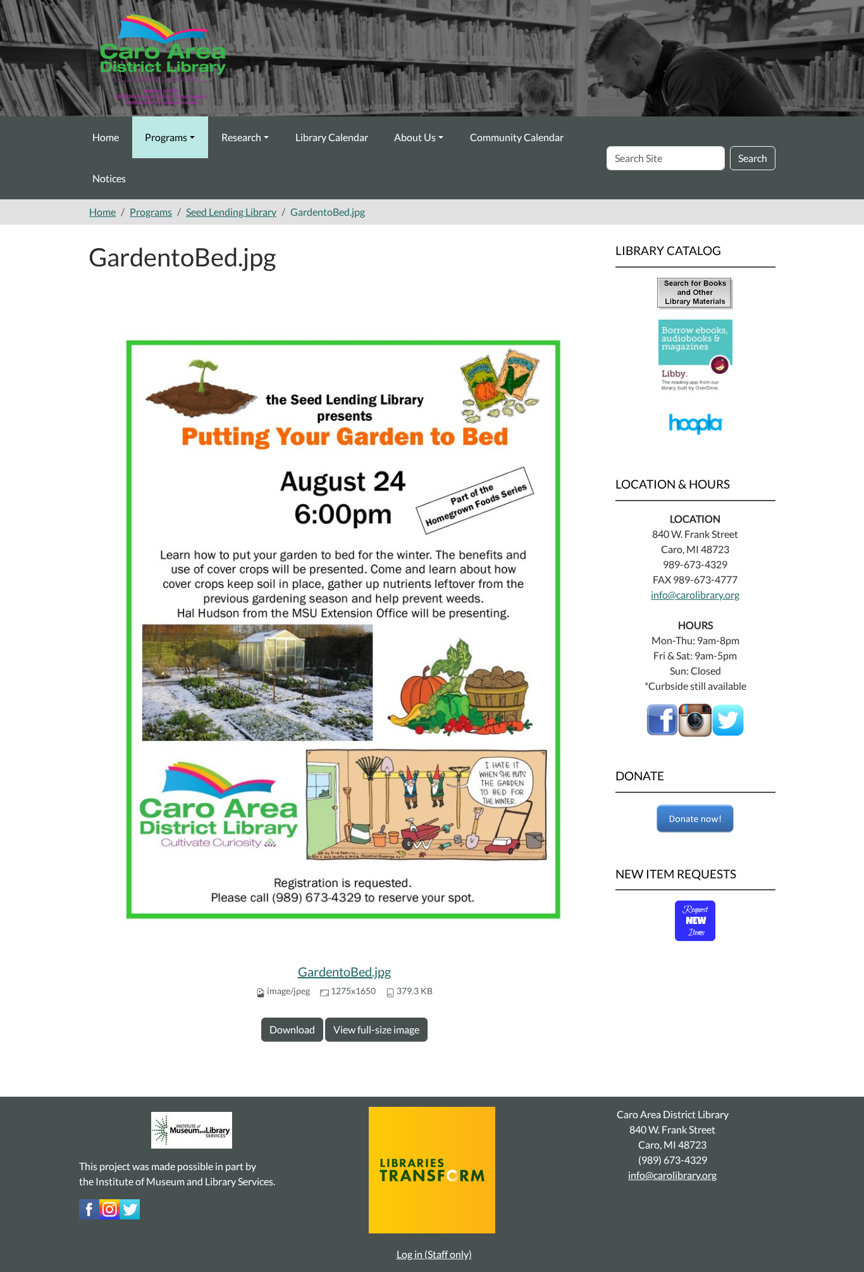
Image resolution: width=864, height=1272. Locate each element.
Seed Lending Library (231, 212)
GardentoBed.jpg (344, 971)
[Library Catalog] (695, 292)
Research (241, 137)
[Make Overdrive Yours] (695, 355)
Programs (166, 137)
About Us (415, 137)
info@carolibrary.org (695, 595)
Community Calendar (517, 137)
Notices (109, 178)
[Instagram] (109, 1208)
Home (105, 137)
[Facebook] (662, 719)
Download (292, 1029)
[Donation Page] (696, 819)
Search (752, 158)
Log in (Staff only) (434, 1254)
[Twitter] (130, 1208)
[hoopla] (695, 423)
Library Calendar (331, 137)
